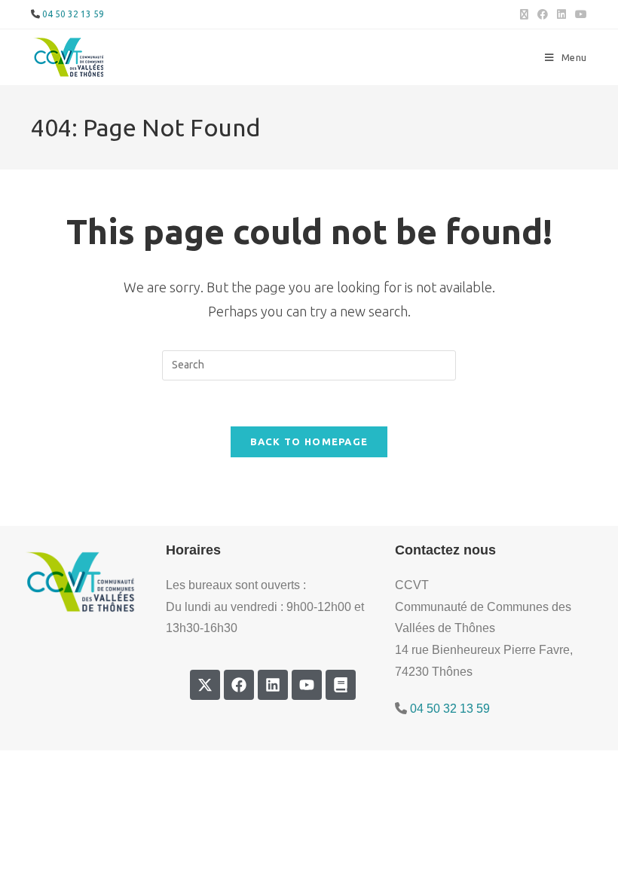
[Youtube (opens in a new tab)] (579, 14)
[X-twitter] (205, 685)
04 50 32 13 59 (73, 14)
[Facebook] (239, 685)
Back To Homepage (309, 441)
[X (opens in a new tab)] (524, 14)
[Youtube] (307, 685)
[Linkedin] (273, 685)
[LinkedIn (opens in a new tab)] (561, 14)
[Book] (341, 685)
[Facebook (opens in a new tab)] (542, 14)
